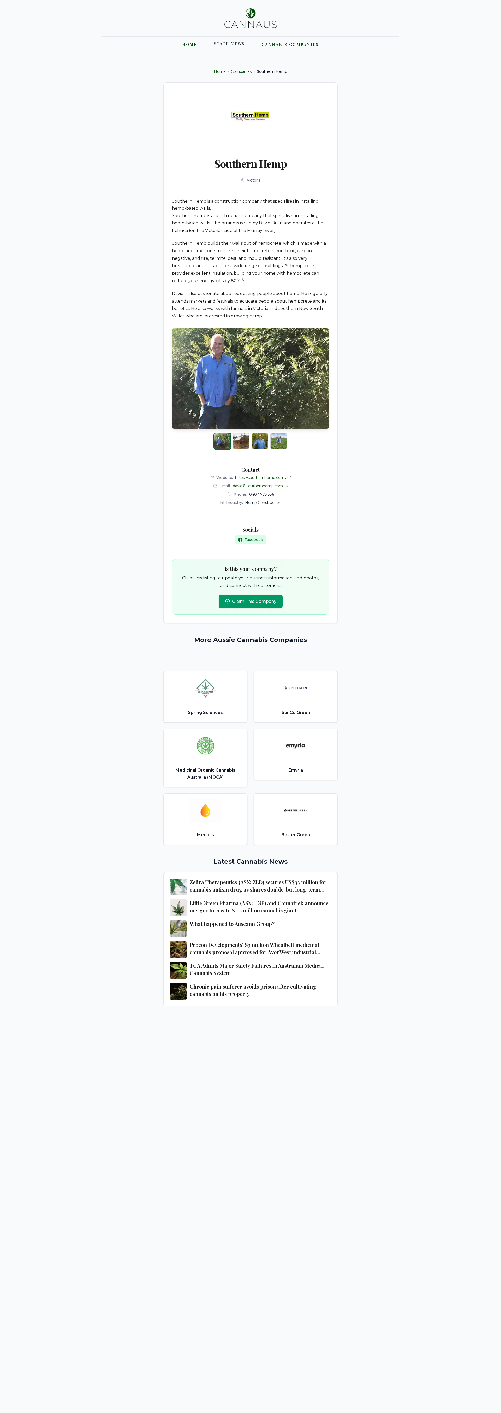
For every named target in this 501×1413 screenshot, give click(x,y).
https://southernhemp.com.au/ (263, 477)
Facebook (253, 539)
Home (220, 71)
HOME (189, 44)
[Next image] (319, 378)
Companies (241, 71)
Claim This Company (254, 601)
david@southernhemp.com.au (260, 486)
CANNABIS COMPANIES (290, 44)
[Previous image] (181, 378)
